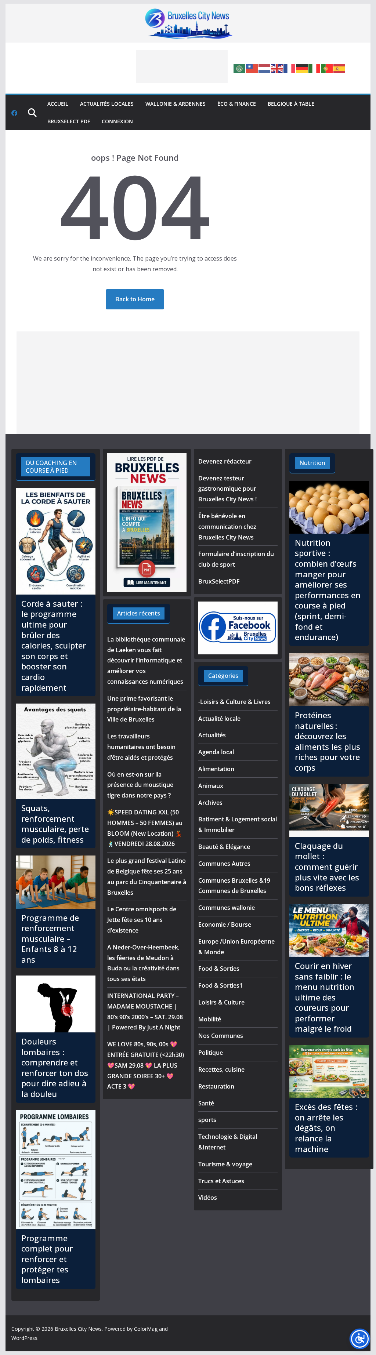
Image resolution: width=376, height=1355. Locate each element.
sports (207, 1120)
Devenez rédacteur (225, 461)
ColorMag (146, 1328)
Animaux (210, 786)
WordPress (24, 1337)
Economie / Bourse (224, 924)
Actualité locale (219, 719)
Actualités (212, 735)
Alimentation (216, 769)
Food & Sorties (218, 969)
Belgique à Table (291, 103)
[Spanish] (339, 68)
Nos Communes (220, 1036)
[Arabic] (240, 68)
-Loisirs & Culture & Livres (234, 702)
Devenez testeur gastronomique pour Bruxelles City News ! (227, 489)
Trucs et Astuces (221, 1181)
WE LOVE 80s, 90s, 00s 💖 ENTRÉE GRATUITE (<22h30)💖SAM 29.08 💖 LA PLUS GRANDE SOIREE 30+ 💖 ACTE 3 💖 (145, 1065)
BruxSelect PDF (68, 121)
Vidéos (207, 1198)
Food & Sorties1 (220, 985)
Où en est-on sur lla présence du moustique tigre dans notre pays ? (140, 785)
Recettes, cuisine (221, 1069)
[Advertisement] (182, 66)
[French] (289, 68)
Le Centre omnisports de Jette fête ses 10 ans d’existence (141, 919)
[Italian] (314, 68)
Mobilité (209, 1019)
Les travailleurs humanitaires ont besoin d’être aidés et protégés (141, 747)
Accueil (57, 103)
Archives (210, 803)
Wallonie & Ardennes (175, 103)
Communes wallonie (226, 908)
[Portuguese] (327, 68)
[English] (277, 68)
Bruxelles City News (78, 1328)
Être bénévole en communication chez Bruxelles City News (227, 526)
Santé (206, 1103)
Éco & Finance (236, 103)
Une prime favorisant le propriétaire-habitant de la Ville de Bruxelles (144, 709)
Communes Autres (224, 864)
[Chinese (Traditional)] (252, 68)
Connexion (117, 121)
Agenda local (216, 752)
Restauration (216, 1086)
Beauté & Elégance (224, 847)
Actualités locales (107, 103)
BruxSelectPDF (219, 581)
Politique (210, 1053)
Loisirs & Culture (221, 1002)
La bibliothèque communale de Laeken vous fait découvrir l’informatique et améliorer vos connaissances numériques (146, 660)
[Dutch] (264, 68)
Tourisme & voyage (225, 1164)
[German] (302, 68)
